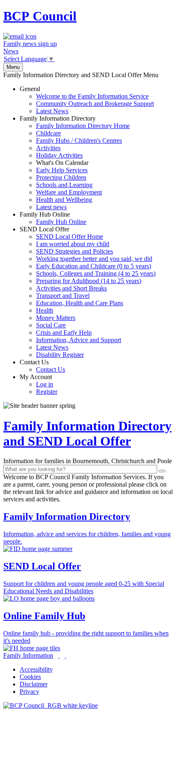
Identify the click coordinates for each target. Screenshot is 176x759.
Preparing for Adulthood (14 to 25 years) (88, 280)
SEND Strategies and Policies (74, 251)
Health (44, 310)
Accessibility (36, 669)
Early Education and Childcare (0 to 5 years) (93, 266)
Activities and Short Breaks (71, 288)
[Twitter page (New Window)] (59, 655)
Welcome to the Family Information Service (92, 96)
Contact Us (42, 366)
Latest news (51, 206)
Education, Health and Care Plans (79, 302)
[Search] (162, 471)
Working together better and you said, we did (94, 258)
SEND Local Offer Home (69, 236)
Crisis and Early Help (64, 332)
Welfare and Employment (69, 192)
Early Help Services (62, 170)
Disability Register (60, 354)
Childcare (48, 133)
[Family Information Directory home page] (50, 705)
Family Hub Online (53, 218)
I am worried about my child (72, 243)
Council (40, 16)
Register (46, 391)
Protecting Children (61, 177)
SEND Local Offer (88, 292)
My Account (38, 384)
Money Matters (55, 317)
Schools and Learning (64, 184)
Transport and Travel (63, 295)
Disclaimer (33, 684)
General (87, 99)
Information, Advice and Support (78, 339)
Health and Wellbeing (64, 199)
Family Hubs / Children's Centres (79, 140)
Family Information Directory (75, 162)
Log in (44, 384)
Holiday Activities (59, 155)
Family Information (28, 655)
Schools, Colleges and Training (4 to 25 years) (96, 273)
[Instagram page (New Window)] (65, 655)
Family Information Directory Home (83, 125)
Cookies (30, 676)
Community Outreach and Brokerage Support (95, 103)
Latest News (52, 110)
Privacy (29, 691)
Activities (48, 147)
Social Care (51, 325)
